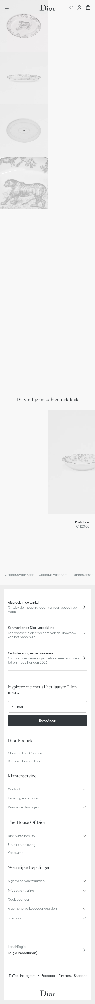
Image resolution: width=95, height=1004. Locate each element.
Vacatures (15, 853)
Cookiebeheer (18, 899)
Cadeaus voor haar (19, 575)
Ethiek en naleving (21, 845)
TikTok (13, 976)
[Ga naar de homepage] (47, 8)
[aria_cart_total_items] (88, 7)
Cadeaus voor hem (53, 575)
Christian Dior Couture (25, 753)
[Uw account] (79, 7)
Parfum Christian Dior (24, 761)
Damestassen (83, 575)
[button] (24, 26)
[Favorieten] (71, 7)
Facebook (49, 976)
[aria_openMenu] (8, 8)
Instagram (28, 976)
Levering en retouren (23, 798)
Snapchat (81, 976)
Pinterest (65, 976)
